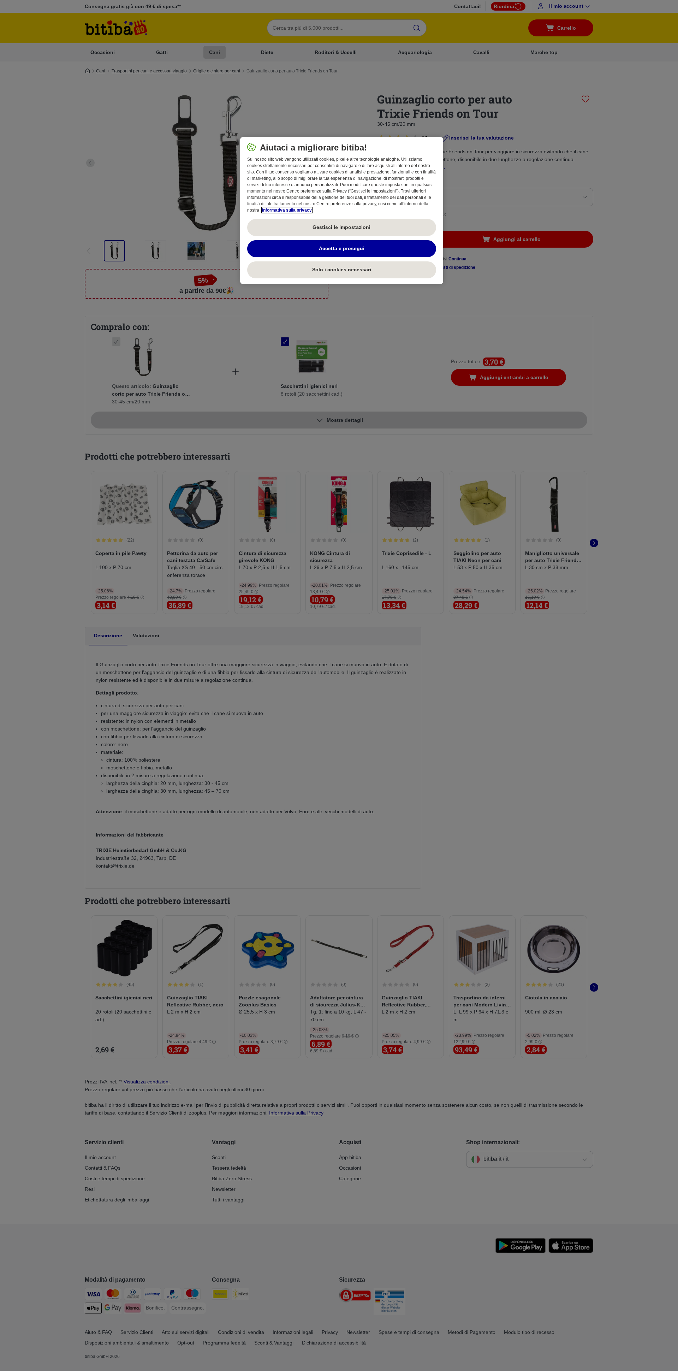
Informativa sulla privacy (287, 210)
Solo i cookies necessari (341, 269)
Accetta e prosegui (341, 248)
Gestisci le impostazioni (341, 227)
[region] (341, 210)
